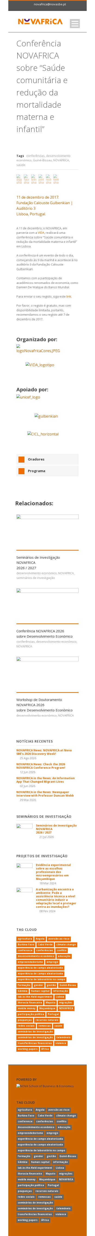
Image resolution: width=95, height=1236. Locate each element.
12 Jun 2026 (27, 772)
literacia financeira (30, 1002)
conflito (61, 950)
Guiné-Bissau (42, 160)
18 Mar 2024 (47, 883)
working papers (28, 1049)
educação (64, 956)
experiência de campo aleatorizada (40, 967)
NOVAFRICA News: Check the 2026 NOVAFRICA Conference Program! (40, 766)
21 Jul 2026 (46, 837)
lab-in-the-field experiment (35, 996)
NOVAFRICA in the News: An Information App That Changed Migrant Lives (45, 780)
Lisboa (60, 996)
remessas (44, 1025)
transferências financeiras (35, 1043)
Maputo (50, 1002)
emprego (52, 961)
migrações (65, 1002)
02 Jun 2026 (27, 786)
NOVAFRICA (61, 160)
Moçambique (47, 1008)
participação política (31, 1014)
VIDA (41, 232)
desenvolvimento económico (36, 573)
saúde (20, 165)
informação (60, 991)
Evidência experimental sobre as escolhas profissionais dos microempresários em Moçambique (53, 872)
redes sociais (26, 1025)
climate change (66, 944)
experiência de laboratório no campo (41, 979)
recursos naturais (47, 1020)
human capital (40, 991)
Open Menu (75, 23)
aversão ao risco (58, 938)
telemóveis (63, 1037)
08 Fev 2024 (47, 911)
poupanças (25, 1020)
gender (38, 985)
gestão (51, 985)
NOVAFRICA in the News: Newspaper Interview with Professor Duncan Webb (45, 794)
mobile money (27, 1008)
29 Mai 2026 (28, 800)
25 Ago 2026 (28, 758)
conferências (35, 156)
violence (61, 1043)
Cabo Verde (45, 944)
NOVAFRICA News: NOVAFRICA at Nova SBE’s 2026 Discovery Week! (44, 752)
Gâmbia (22, 991)
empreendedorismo (30, 961)
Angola (40, 938)
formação (24, 985)
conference (25, 950)
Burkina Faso (26, 944)
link (68, 296)
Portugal (53, 1014)
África (45, 1049)
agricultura (25, 938)
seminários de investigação (35, 578)
